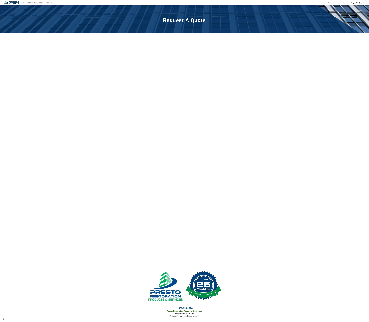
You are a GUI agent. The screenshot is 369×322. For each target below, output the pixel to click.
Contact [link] (345, 3)
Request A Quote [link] (357, 3)
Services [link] (331, 3)
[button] (366, 2)
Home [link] (324, 3)
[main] (184, 19)
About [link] (339, 3)
